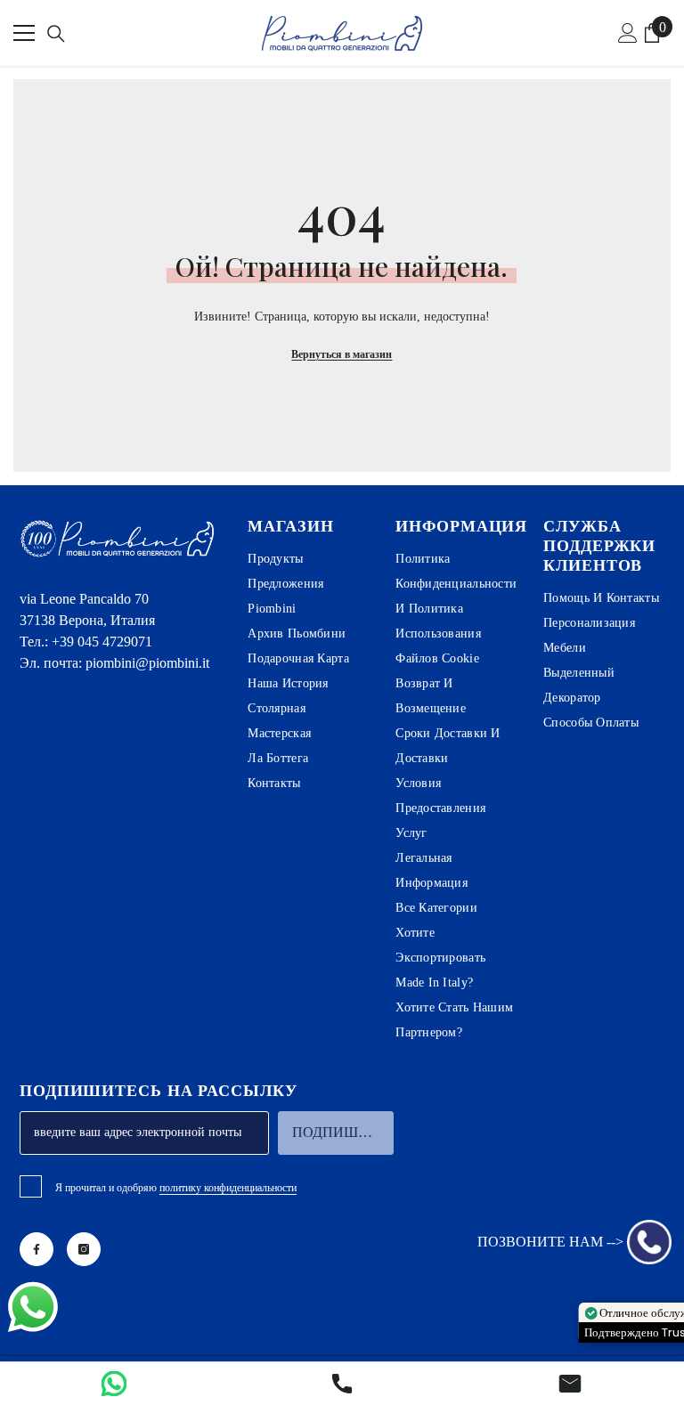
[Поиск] (56, 34)
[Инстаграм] (84, 1249)
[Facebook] (36, 1249)
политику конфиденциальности (228, 1188)
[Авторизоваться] (628, 33)
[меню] (24, 33)
